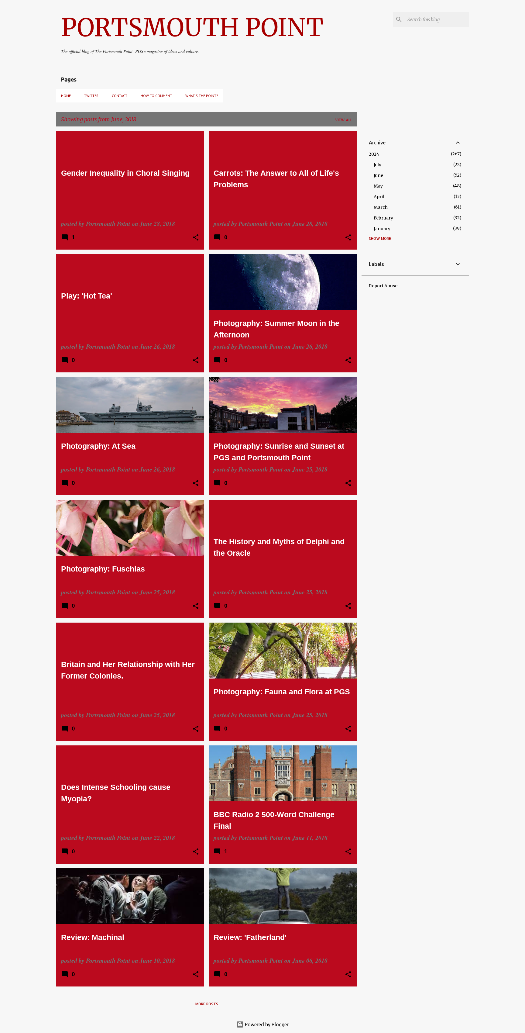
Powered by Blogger (266, 1024)
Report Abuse (383, 285)
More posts (206, 1004)
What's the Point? (201, 95)
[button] (195, 238)
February (383, 218)
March (381, 207)
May (378, 186)
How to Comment (156, 95)
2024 (374, 154)
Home (66, 95)
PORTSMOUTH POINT (192, 27)
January (382, 228)
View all (343, 120)
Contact (119, 95)
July (377, 165)
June (378, 175)
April (379, 196)
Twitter (91, 95)
